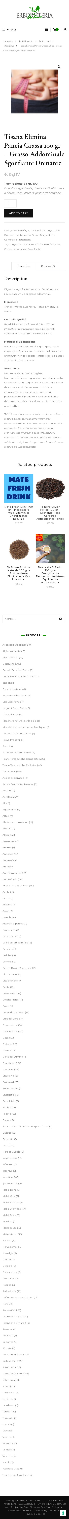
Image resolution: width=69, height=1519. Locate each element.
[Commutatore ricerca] (65, 29)
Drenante (9, 234)
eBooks (7, 682)
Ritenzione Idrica (12, 1316)
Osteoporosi (10, 1272)
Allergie (7, 828)
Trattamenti (24, 239)
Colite (6, 1005)
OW (26, 1507)
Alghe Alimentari (12, 651)
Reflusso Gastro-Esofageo (18, 1297)
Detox (6, 1037)
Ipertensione (10, 1183)
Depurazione (38, 230)
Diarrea (7, 1050)
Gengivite (8, 1139)
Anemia (7, 847)
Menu (11, 30)
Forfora (7, 1120)
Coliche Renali (11, 999)
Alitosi (6, 815)
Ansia (6, 866)
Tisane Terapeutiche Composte (21, 758)
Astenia (7, 917)
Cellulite (7, 955)
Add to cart (18, 213)
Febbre (7, 1107)
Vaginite (7, 1436)
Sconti (6, 746)
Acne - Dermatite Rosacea (18, 784)
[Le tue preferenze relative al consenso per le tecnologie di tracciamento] (63, 1513)
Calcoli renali (10, 936)
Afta (5, 803)
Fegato (7, 1113)
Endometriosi (10, 1088)
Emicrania (8, 1075)
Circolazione (10, 974)
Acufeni (7, 790)
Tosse (6, 1424)
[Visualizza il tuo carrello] (54, 30)
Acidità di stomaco (13, 777)
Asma (6, 910)
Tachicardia (9, 1392)
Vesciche (8, 1455)
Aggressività (10, 809)
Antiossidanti (10, 879)
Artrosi (6, 898)
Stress (6, 1386)
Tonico (6, 1411)
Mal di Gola (9, 1196)
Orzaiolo (7, 1265)
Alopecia (8, 834)
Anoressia (8, 860)
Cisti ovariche (10, 980)
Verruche (8, 1443)
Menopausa (10, 1227)
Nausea (7, 1240)
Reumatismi (10, 1310)
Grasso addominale (15, 248)
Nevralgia (8, 1253)
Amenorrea (9, 841)
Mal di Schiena (11, 1202)
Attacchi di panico (13, 923)
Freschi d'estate (12, 689)
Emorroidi (8, 1082)
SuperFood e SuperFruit (17, 752)
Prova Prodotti (11, 739)
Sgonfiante (34, 248)
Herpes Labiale (11, 1151)
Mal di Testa (9, 1215)
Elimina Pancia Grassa (47, 244)
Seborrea (8, 1341)
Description (23, 266)
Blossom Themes (21, 1510)
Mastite (7, 1221)
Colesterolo (9, 993)
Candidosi (8, 948)
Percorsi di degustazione (17, 733)
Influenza (8, 1164)
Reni (5, 1303)
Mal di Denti (9, 1189)
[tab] (23, 266)
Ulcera (6, 1430)
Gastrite (7, 1132)
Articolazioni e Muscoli (15, 885)
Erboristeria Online (30, 1500)
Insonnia (8, 1170)
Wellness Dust (11, 1468)
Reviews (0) (48, 266)
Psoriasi (7, 1284)
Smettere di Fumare (14, 1354)
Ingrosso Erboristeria (15, 695)
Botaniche (9, 663)
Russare (7, 1329)
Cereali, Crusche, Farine (16, 670)
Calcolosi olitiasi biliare (15, 942)
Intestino (8, 1177)
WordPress (54, 1510)
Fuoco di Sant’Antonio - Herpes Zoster (25, 1126)
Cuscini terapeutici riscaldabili (19, 676)
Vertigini (7, 1449)
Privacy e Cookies (35, 1513)
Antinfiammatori (12, 872)
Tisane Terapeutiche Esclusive (20, 765)
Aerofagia (23, 230)
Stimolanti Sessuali (13, 1373)
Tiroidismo (9, 1405)
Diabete (7, 1044)
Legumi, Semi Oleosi (15, 708)
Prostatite (8, 1278)
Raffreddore (9, 1291)
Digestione (53, 230)
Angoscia (8, 853)
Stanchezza (9, 1367)
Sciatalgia (8, 1335)
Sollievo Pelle (10, 1360)
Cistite (6, 986)
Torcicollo (8, 1417)
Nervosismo (10, 1246)
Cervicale (8, 961)
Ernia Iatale (9, 1101)
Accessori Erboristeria (15, 644)
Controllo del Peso (13, 1012)
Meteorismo (23, 234)
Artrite (6, 891)
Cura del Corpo (11, 1018)
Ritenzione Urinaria (13, 1322)
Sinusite (7, 1348)
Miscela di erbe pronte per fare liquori (24, 727)
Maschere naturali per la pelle (20, 720)
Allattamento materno (15, 822)
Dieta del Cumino (13, 1056)
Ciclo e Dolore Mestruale (17, 967)
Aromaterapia (10, 657)
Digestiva (16, 244)
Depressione (10, 1025)
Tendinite (8, 1398)
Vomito (7, 1462)
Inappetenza (10, 1158)
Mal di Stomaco (12, 1208)
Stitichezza (9, 1379)
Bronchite (8, 929)
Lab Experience (12, 701)
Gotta (6, 1145)
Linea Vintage (11, 714)
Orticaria (7, 1259)
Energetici (8, 1094)
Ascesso (7, 904)
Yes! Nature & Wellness (16, 1474)
